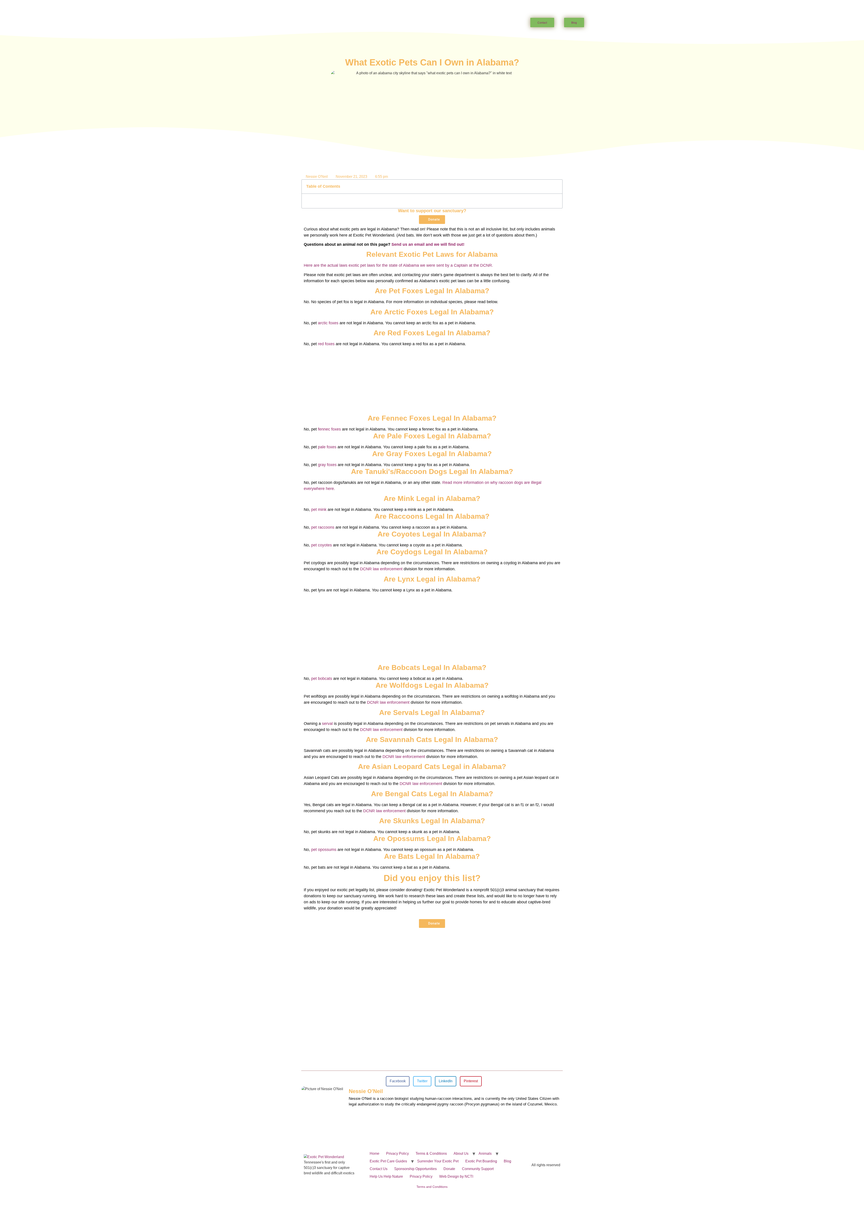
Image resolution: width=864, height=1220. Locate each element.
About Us (308, 23)
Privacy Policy (397, 1153)
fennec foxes (329, 429)
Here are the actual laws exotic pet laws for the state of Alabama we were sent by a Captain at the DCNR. (399, 265)
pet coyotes (321, 545)
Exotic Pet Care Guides (374, 23)
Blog (507, 1161)
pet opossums (323, 849)
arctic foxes (328, 323)
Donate (449, 1169)
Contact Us (378, 1169)
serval (327, 723)
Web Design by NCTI (456, 1176)
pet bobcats (321, 678)
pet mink (318, 509)
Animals (336, 23)
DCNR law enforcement (381, 569)
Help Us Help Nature (386, 1176)
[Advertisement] (432, 378)
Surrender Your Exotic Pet (438, 1161)
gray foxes (327, 464)
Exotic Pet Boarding (481, 1161)
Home (288, 23)
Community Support (478, 1169)
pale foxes (327, 447)
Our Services (461, 23)
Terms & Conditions (431, 1153)
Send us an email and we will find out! (428, 244)
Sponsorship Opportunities (415, 1169)
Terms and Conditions (432, 1186)
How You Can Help (422, 23)
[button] (556, 186)
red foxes (326, 344)
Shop (489, 23)
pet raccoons (322, 527)
